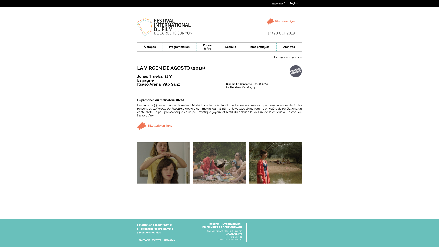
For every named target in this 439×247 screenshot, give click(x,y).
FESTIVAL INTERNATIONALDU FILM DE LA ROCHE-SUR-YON (222, 226)
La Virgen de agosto (171, 68)
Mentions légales (150, 232)
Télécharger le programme (286, 57)
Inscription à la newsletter (155, 224)
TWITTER (156, 240)
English (294, 3)
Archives (289, 47)
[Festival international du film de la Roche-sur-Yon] (219, 27)
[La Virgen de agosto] (163, 163)
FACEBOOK (144, 240)
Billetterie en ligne (285, 21)
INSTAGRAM (169, 240)
